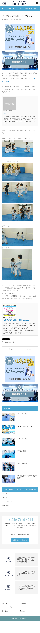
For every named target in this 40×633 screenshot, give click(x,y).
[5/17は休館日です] (8, 454)
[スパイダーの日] (8, 417)
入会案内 (23, 603)
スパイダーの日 (22, 414)
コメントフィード (7, 501)
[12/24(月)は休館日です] (8, 429)
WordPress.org (6, 505)
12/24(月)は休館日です (24, 426)
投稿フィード (5, 497)
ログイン (4, 493)
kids (17, 19)
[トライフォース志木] (15, 2)
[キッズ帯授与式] (8, 466)
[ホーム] (2, 8)
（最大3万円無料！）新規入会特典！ (17, 320)
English (22, 611)
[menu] (37, 3)
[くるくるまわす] (8, 442)
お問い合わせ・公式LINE (20, 540)
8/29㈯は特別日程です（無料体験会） (27, 477)
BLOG (22, 607)
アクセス (6, 113)
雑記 (20, 19)
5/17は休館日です (23, 451)
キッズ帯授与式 (22, 463)
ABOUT (4, 603)
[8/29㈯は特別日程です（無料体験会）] (8, 479)
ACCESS (12, 19)
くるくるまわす (22, 438)
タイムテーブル (7, 607)
